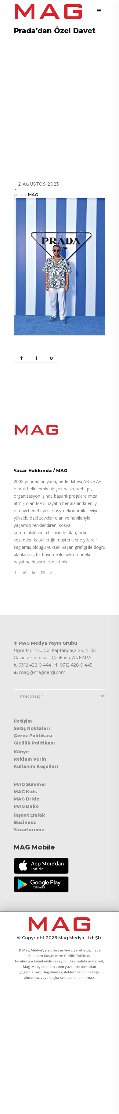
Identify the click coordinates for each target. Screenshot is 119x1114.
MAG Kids (25, 791)
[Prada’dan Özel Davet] (59, 430)
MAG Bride (26, 799)
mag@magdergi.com (42, 672)
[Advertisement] (59, 100)
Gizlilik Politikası (34, 743)
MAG (33, 194)
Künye (21, 752)
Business (25, 822)
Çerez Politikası (33, 735)
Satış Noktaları (32, 728)
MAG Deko (26, 806)
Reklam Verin (30, 759)
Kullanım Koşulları (36, 766)
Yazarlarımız (29, 829)
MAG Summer (30, 784)
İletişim (23, 721)
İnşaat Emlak (29, 815)
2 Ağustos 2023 (38, 184)
